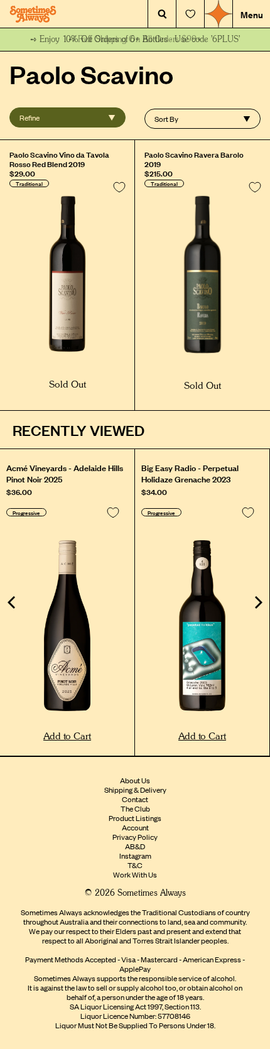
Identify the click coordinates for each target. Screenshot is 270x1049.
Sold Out (67, 385)
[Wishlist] (190, 14)
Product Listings (135, 817)
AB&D (135, 846)
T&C (135, 865)
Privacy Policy (135, 836)
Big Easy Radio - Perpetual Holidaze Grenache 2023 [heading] (190, 473)
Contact (135, 799)
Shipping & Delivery (135, 789)
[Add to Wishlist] (119, 187)
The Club (135, 808)
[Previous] (12, 602)
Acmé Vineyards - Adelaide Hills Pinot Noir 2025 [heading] (64, 473)
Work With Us (135, 874)
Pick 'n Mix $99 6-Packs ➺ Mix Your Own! (135, 40)
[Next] (257, 602)
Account (135, 827)
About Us (135, 780)
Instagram (135, 855)
